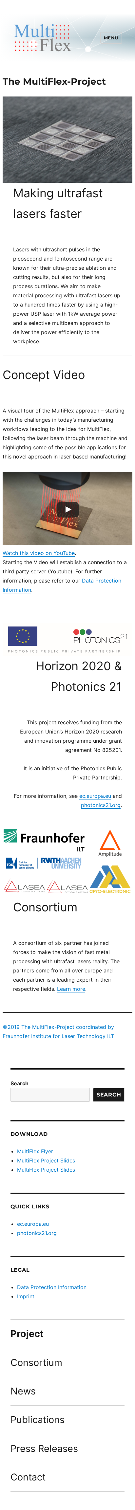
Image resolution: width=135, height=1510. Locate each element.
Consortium (36, 1362)
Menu (111, 37)
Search (19, 1083)
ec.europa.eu (95, 796)
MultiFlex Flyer (35, 1151)
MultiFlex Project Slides (46, 1160)
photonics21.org (101, 805)
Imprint (25, 1296)
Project (27, 1333)
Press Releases (44, 1448)
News (23, 1391)
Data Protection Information (52, 1287)
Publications (37, 1419)
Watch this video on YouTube (39, 553)
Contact (28, 1477)
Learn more (71, 989)
